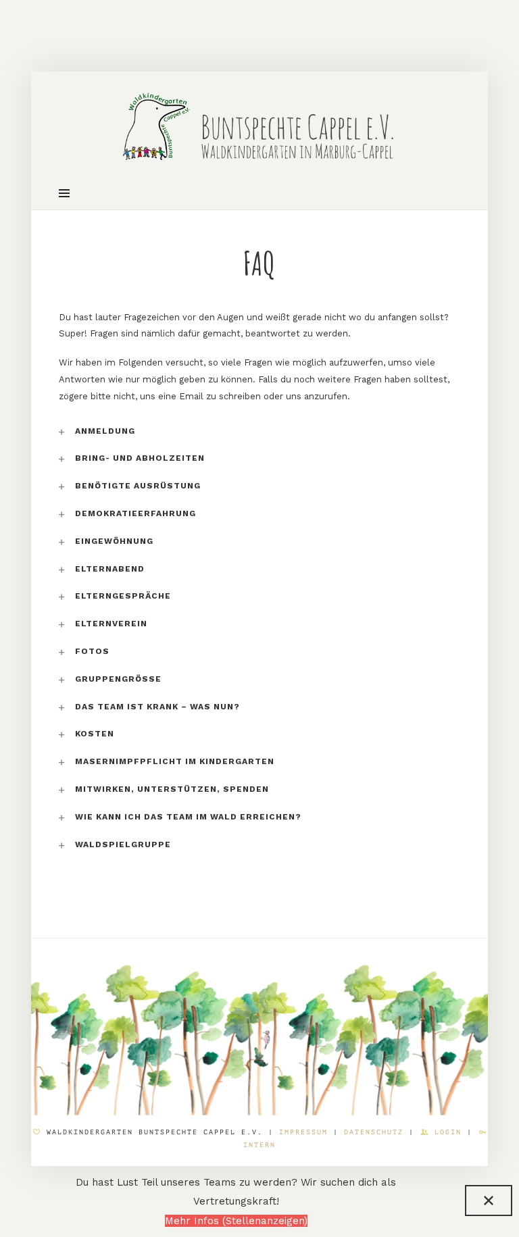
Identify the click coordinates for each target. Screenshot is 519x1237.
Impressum (306, 1132)
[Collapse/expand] (488, 1200)
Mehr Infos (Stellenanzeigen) (236, 1221)
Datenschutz (373, 1132)
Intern (259, 1144)
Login (448, 1132)
